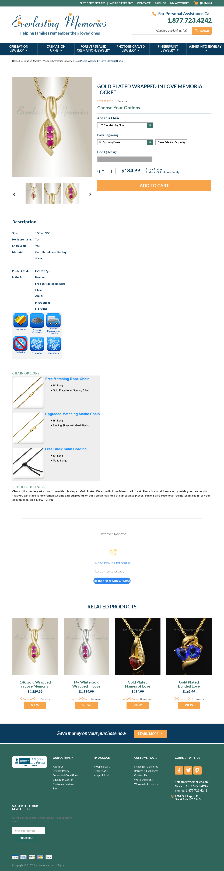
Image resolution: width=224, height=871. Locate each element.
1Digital (59, 865)
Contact (144, 3)
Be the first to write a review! (112, 580)
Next (90, 194)
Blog (55, 788)
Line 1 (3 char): (107, 152)
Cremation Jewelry (18, 48)
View (35, 705)
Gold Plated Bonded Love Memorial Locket (189, 686)
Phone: (178, 786)
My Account (179, 3)
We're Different (121, 3)
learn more (148, 734)
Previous (14, 194)
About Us (58, 766)
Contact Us (140, 775)
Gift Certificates (93, 3)
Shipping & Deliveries (146, 766)
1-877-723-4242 (197, 786)
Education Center (63, 779)
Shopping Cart (101, 766)
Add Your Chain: (108, 118)
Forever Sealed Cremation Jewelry (93, 48)
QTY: (100, 171)
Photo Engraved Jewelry (131, 48)
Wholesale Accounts (146, 784)
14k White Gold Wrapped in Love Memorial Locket (86, 686)
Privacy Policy (61, 770)
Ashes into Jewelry (205, 46)
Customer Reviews (63, 784)
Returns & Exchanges (146, 770)
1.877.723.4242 (189, 20)
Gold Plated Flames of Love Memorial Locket (138, 686)
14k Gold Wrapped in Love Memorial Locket (35, 686)
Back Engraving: (108, 135)
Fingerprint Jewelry (168, 48)
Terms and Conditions (65, 775)
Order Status (100, 770)
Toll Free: (179, 790)
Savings (160, 3)
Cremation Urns (56, 48)
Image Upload (101, 775)
